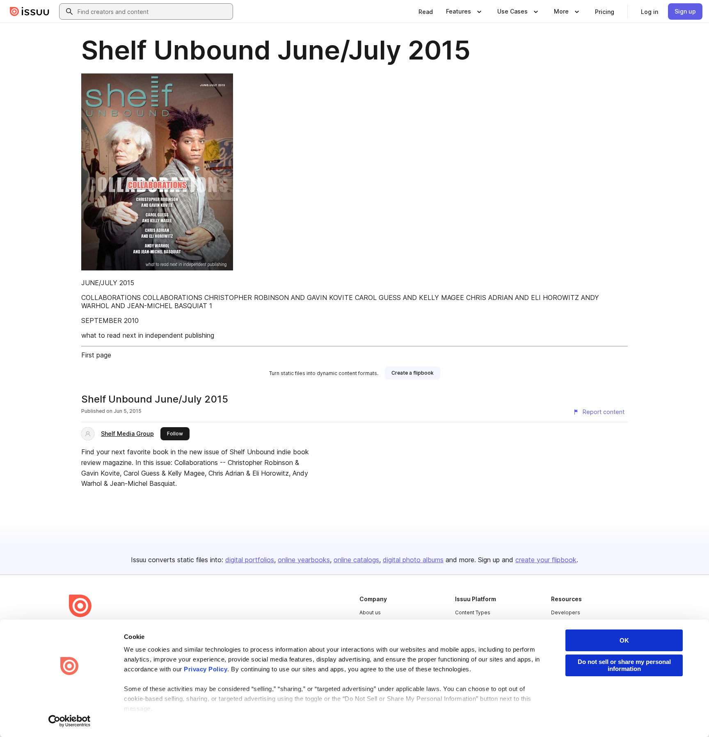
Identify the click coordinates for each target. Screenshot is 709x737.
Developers (565, 612)
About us (370, 612)
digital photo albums (413, 560)
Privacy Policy (205, 669)
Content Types (472, 612)
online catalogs (356, 560)
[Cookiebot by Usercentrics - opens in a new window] (69, 721)
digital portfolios (249, 560)
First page (96, 355)
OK (624, 640)
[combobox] (153, 11)
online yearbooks (304, 560)
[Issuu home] (30, 11)
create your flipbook (545, 560)
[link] (425, 11)
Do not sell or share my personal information (624, 665)
